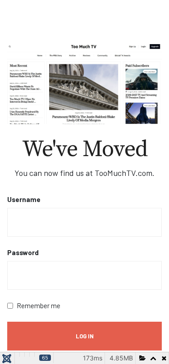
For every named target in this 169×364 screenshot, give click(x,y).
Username (24, 199)
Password (23, 252)
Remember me (38, 305)
